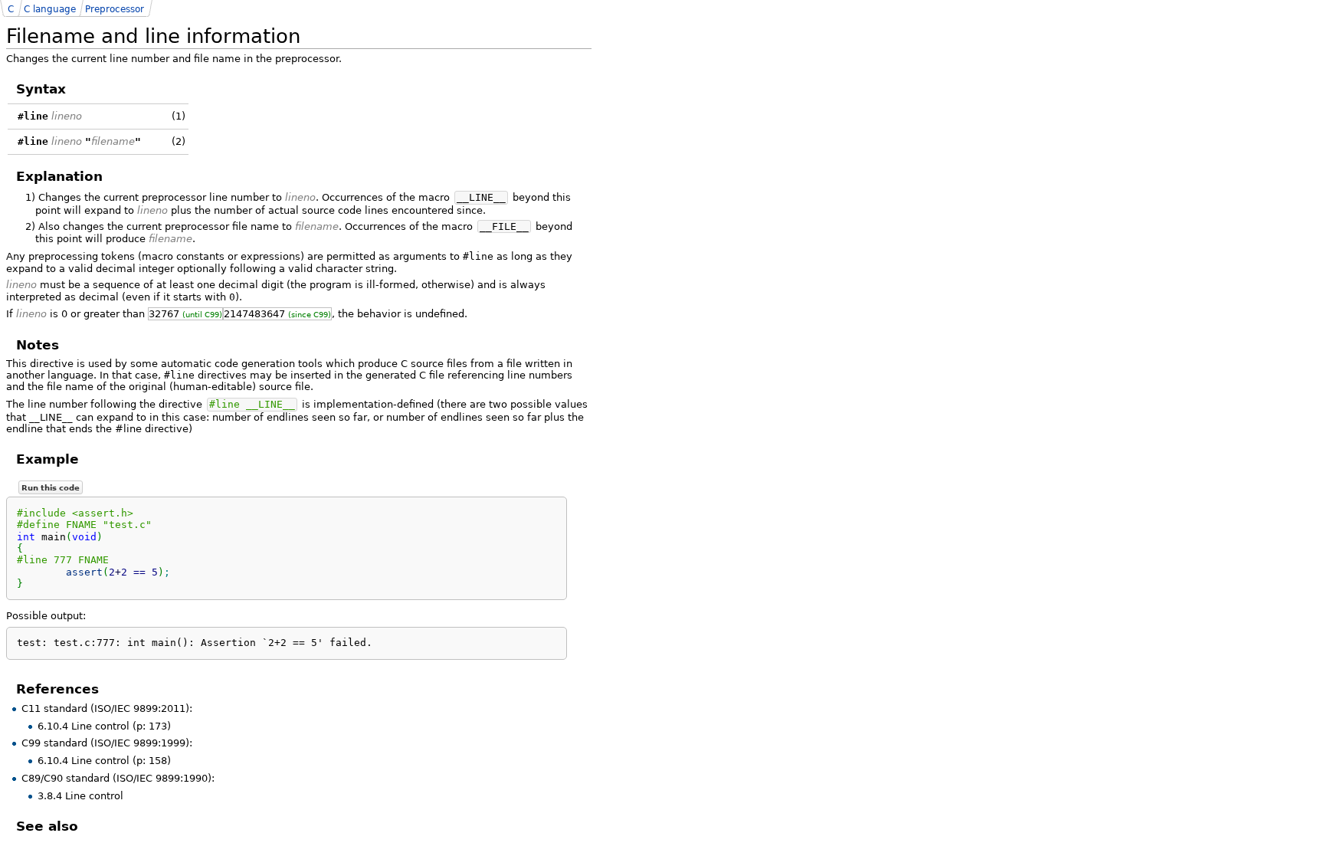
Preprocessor (114, 9)
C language (50, 9)
